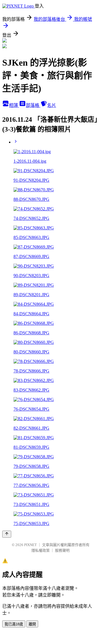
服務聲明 (62, 550)
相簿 (14, 105)
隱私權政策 (40, 550)
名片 (51, 105)
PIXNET (30, 545)
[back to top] (6, 534)
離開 (32, 624)
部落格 (33, 105)
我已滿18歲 (13, 624)
